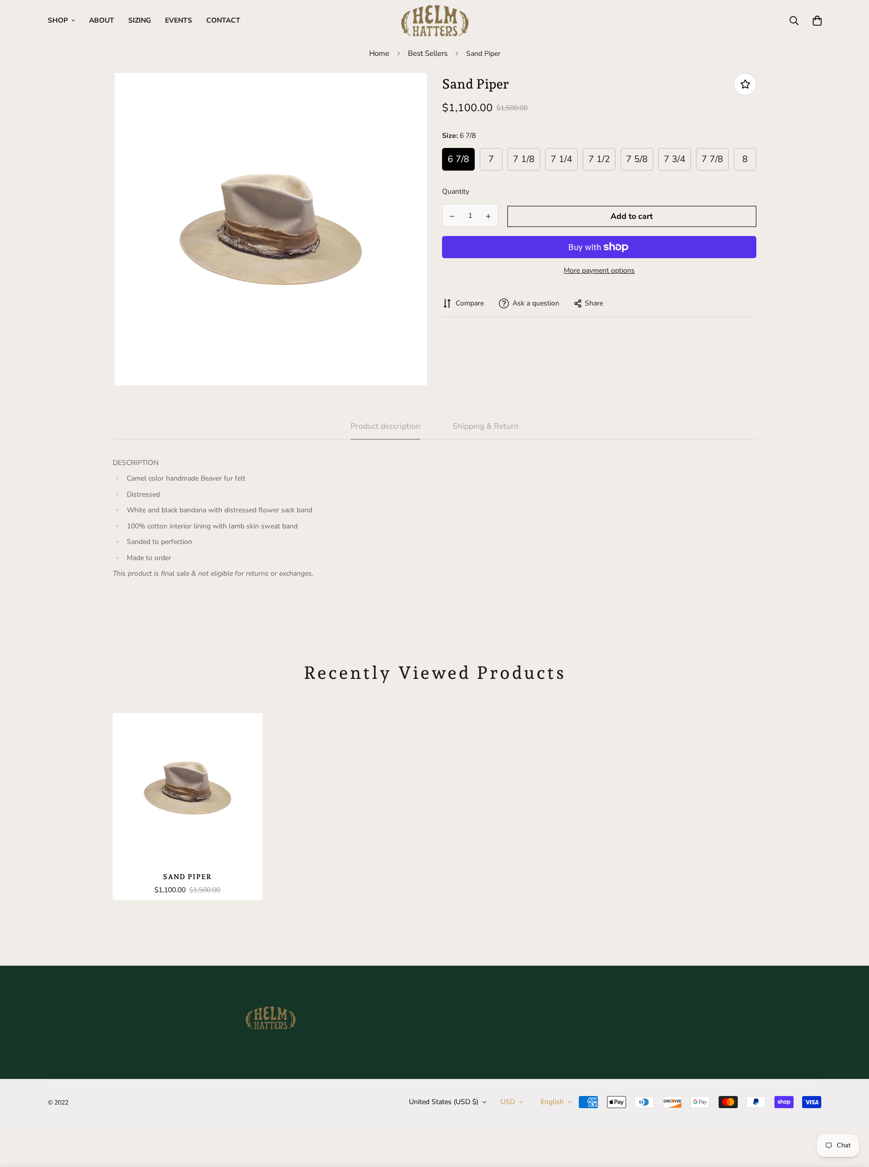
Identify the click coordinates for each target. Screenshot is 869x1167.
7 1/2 (599, 159)
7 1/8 (524, 159)
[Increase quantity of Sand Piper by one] (488, 216)
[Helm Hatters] (435, 20)
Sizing (139, 20)
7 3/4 (674, 159)
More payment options (599, 270)
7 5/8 (637, 159)
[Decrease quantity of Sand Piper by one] (452, 216)
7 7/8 (712, 159)
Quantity (455, 192)
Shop (58, 20)
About (101, 20)
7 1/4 (561, 159)
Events (178, 20)
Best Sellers (428, 53)
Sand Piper (187, 877)
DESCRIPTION (135, 463)
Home (379, 53)
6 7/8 (458, 159)
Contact (223, 20)
